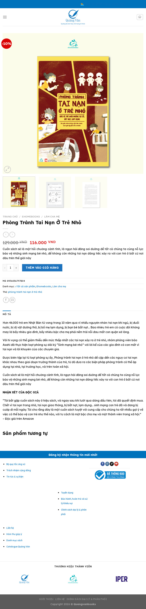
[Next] (136, 103)
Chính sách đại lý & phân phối (87, 599)
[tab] (7, 314)
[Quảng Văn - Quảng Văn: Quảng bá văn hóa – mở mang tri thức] (73, 17)
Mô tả (7, 314)
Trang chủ (10, 216)
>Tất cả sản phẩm (25, 286)
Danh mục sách (14, 540)
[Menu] (5, 17)
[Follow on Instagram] (107, 464)
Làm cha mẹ (52, 216)
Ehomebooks (31, 216)
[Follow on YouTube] (116, 464)
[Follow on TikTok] (112, 464)
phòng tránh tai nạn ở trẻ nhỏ (25, 291)
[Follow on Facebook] (103, 464)
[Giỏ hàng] (140, 17)
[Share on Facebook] (6, 300)
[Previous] (10, 103)
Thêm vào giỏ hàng (42, 267)
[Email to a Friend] (12, 300)
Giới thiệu (46, 599)
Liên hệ (60, 599)
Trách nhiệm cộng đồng (18, 470)
